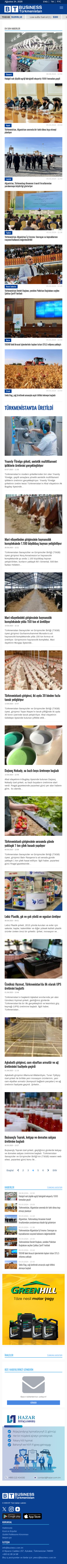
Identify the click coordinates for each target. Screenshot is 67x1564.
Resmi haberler (11, 286)
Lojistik (8, 179)
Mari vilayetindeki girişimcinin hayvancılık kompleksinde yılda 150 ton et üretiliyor (28, 619)
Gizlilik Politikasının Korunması (15, 1534)
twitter (5, 1509)
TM (52, 2)
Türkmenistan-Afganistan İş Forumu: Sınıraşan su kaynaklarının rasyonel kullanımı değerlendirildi (31, 238)
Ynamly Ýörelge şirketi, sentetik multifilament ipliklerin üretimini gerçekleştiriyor (31, 463)
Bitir (55, 1170)
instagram (11, 1509)
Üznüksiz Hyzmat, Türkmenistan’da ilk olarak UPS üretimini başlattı (33, 986)
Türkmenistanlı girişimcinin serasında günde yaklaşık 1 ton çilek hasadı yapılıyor (29, 843)
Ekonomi (9, 74)
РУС (59, 2)
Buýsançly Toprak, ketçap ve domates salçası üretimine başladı (30, 1139)
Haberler (9, 1187)
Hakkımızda (7, 1528)
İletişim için (7, 1538)
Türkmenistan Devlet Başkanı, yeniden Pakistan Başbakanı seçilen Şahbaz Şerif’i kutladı (32, 292)
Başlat (10, 1170)
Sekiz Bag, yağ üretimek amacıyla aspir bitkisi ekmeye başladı (30, 395)
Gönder (33, 1402)
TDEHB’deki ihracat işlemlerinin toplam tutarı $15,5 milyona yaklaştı (33, 344)
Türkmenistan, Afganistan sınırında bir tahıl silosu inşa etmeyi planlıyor (30, 131)
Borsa (8, 340)
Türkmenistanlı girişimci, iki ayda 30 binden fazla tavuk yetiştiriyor (32, 697)
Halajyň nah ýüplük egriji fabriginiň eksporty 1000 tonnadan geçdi (32, 78)
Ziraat (8, 391)
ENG (45, 2)
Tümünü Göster (54, 1187)
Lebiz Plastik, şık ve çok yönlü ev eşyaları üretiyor (33, 916)
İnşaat (8, 125)
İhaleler (9, 1355)
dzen (17, 1509)
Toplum (8, 232)
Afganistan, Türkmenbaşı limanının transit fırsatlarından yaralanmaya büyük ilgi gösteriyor (28, 184)
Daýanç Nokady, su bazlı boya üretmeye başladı (32, 770)
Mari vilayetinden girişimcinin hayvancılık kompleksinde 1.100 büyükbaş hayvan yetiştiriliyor (33, 541)
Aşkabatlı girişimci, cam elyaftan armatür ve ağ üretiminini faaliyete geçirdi (32, 1064)
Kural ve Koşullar (9, 1531)
